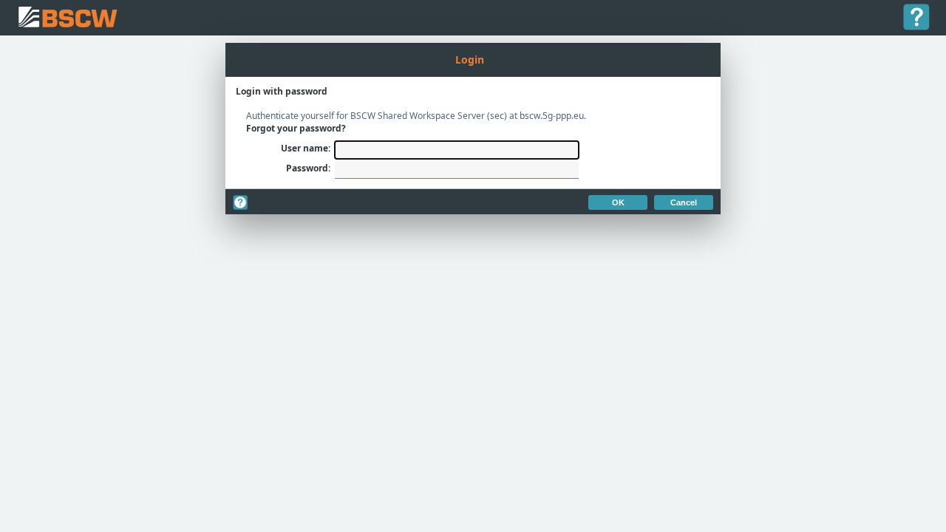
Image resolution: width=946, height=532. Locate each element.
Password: (308, 168)
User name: (305, 148)
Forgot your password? (296, 128)
